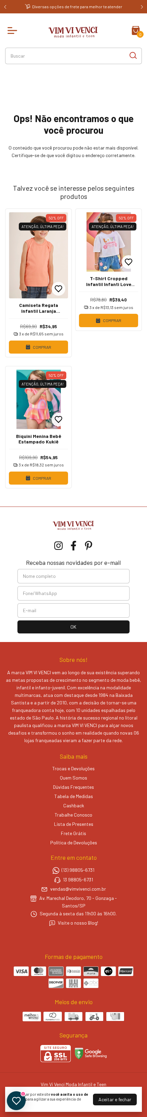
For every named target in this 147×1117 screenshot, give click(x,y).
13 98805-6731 (78, 879)
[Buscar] (132, 55)
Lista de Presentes (73, 824)
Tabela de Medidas (73, 796)
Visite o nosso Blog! (78, 923)
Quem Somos (73, 778)
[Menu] (13, 30)
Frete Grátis (73, 833)
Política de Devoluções (73, 842)
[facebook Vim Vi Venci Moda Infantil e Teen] (73, 545)
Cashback (73, 805)
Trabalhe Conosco (73, 815)
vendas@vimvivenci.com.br (78, 889)
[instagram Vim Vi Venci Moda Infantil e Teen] (58, 545)
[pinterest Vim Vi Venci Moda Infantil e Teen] (88, 545)
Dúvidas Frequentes (73, 787)
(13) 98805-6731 (78, 870)
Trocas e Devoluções (73, 768)
